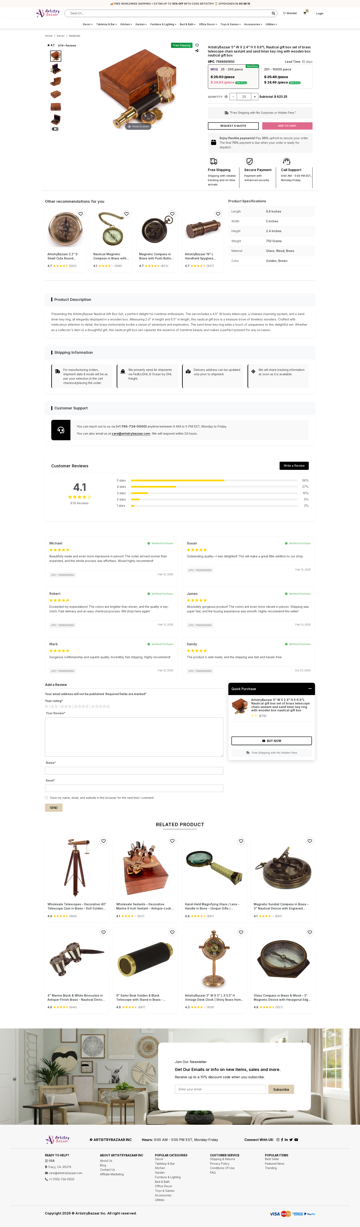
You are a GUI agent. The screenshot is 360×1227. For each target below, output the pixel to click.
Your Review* (55, 713)
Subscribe (281, 1089)
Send (54, 807)
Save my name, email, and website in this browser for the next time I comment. (102, 797)
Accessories (253, 24)
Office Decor (208, 24)
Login (319, 13)
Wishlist (292, 13)
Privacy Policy (219, 1163)
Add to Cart (287, 125)
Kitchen (126, 24)
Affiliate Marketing (112, 1174)
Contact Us (107, 1169)
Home (48, 35)
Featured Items (274, 1163)
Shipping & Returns (222, 1159)
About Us (106, 1160)
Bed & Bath (188, 24)
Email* (50, 780)
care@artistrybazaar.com (131, 433)
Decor (88, 24)
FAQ (213, 1172)
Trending (271, 1168)
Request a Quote (233, 125)
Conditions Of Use (222, 1168)
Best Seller (272, 1159)
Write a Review (294, 465)
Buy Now (274, 741)
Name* (51, 762)
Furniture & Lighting (163, 24)
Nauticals (74, 35)
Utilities (271, 24)
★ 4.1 (50, 45)
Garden (141, 24)
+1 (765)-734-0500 (61, 1179)
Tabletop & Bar (106, 24)
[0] (304, 13)
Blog (103, 1165)
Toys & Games (230, 24)
